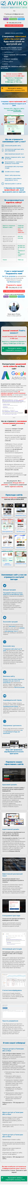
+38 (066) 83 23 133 (14, 23)
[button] (14, 25)
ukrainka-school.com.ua (7, 564)
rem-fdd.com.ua (21, 531)
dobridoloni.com (20, 547)
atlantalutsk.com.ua (21, 515)
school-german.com (7, 531)
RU (14, 11)
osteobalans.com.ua (20, 563)
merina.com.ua (7, 515)
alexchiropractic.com (7, 547)
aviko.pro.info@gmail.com (15, 14)
